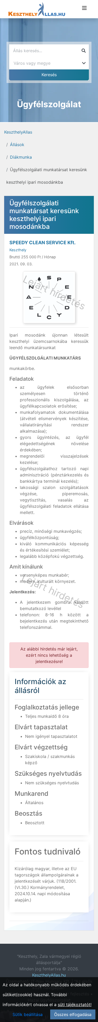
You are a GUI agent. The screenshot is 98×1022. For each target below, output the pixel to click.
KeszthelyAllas (18, 132)
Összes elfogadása (72, 1014)
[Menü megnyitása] (84, 8)
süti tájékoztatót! (74, 1004)
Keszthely (17, 250)
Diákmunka (21, 157)
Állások (17, 144)
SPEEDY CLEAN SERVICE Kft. (42, 242)
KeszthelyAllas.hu (49, 975)
